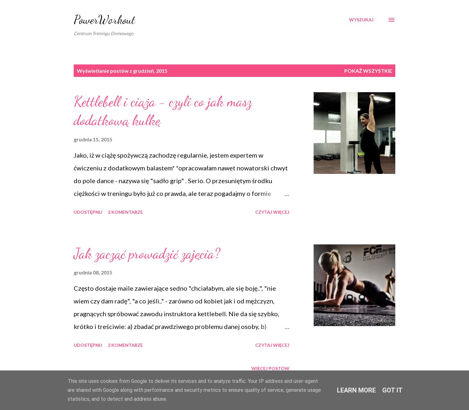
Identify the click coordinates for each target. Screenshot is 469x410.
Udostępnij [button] (88, 212)
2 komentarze (125, 212)
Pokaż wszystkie (368, 71)
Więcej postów (270, 368)
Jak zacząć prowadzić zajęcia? (147, 253)
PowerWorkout (104, 19)
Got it (392, 390)
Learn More (356, 390)
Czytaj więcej (272, 212)
